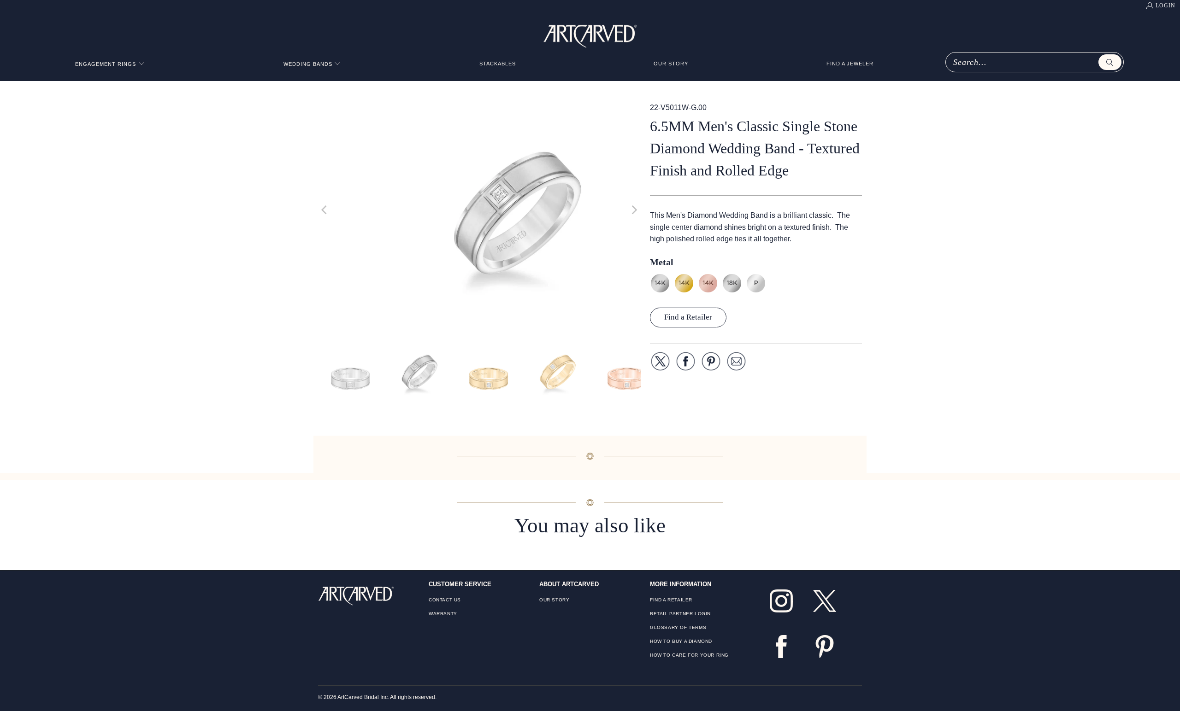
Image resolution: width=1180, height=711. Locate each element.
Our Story (554, 599)
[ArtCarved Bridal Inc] (590, 34)
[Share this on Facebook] (685, 363)
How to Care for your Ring (689, 655)
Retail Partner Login (680, 613)
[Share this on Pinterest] (711, 363)
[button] (110, 64)
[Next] (633, 210)
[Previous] (325, 210)
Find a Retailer (688, 317)
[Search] (1109, 62)
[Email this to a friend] (736, 363)
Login (1165, 5)
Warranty (443, 613)
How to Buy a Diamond (681, 641)
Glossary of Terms (678, 627)
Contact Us (445, 599)
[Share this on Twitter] (660, 363)
